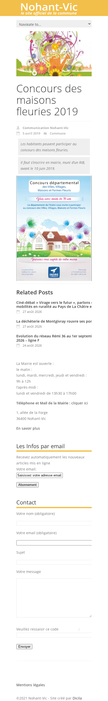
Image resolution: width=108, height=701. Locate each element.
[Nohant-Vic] (54, 13)
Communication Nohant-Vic (46, 128)
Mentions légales (30, 684)
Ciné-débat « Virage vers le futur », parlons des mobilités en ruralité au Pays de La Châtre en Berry (60, 304)
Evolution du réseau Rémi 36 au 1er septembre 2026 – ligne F (56, 338)
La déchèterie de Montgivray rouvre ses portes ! (57, 321)
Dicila (77, 698)
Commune (58, 133)
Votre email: (26, 469)
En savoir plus (28, 428)
